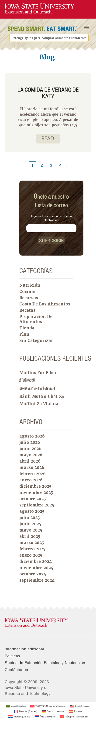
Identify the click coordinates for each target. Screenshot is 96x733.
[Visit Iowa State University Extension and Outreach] (48, 622)
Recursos (28, 297)
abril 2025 (29, 536)
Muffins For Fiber (38, 372)
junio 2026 (30, 448)
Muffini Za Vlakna (38, 403)
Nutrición (29, 285)
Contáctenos (16, 669)
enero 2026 (31, 480)
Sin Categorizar (36, 340)
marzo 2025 (31, 542)
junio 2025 (30, 523)
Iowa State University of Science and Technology (28, 690)
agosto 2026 (32, 436)
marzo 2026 (31, 467)
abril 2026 (30, 461)
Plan (24, 334)
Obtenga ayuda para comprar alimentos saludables (48, 38)
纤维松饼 (27, 380)
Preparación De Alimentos (35, 319)
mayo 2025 (30, 530)
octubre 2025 (32, 498)
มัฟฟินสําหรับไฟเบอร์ (37, 388)
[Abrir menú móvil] (86, 28)
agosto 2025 (32, 511)
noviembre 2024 (36, 567)
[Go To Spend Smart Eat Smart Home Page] (39, 8)
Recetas (27, 310)
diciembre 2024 (35, 561)
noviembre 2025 (36, 492)
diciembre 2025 (35, 486)
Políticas (12, 655)
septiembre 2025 (36, 505)
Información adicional (24, 649)
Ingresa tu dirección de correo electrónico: (51, 218)
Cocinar (27, 291)
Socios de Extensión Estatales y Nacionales (45, 662)
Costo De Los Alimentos (44, 304)
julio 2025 (29, 517)
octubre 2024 (32, 574)
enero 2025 (30, 555)
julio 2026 (29, 442)
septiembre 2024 (37, 580)
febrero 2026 (32, 473)
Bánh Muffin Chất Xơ (41, 396)
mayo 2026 (30, 454)
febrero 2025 (32, 548)
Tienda (26, 328)
